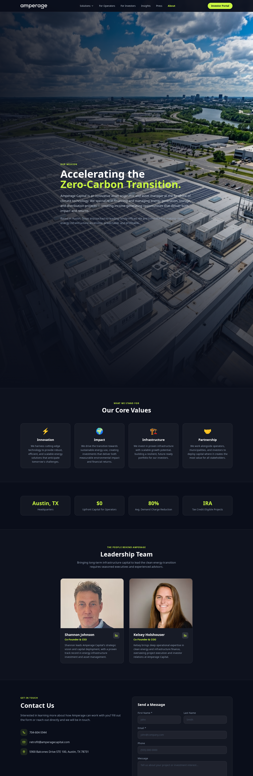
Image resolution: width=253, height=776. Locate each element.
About (171, 5)
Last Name (190, 712)
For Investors (128, 5)
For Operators (107, 5)
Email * (142, 728)
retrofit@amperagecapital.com (49, 742)
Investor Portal (220, 5)
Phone (141, 743)
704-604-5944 (38, 732)
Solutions (85, 5)
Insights (146, 5)
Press (159, 5)
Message (143, 758)
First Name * (145, 712)
